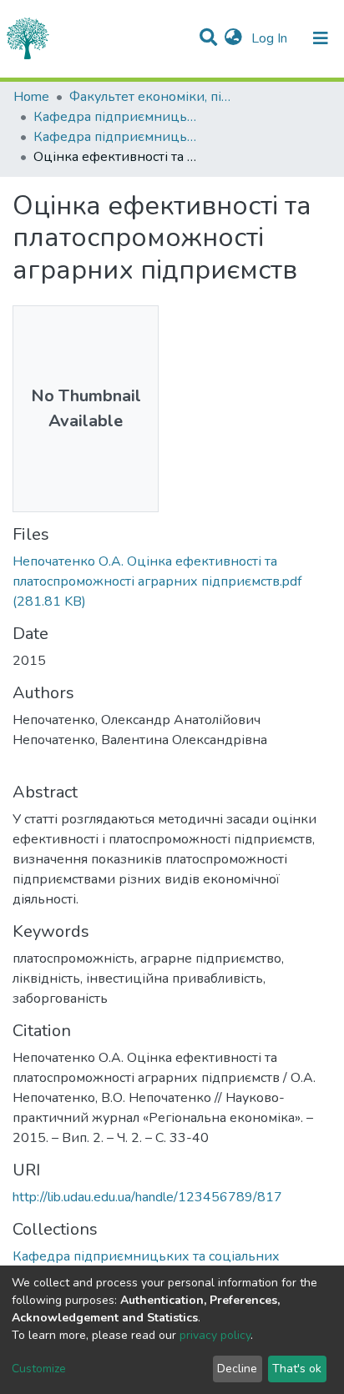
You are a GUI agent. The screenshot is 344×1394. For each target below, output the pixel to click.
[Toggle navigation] (320, 38)
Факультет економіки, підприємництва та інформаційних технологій (152, 97)
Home (31, 97)
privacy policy (215, 1335)
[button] (233, 38)
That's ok (296, 1368)
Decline (237, 1368)
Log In (271, 38)
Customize (39, 1368)
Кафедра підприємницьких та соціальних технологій (116, 117)
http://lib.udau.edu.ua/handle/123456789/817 (147, 1197)
